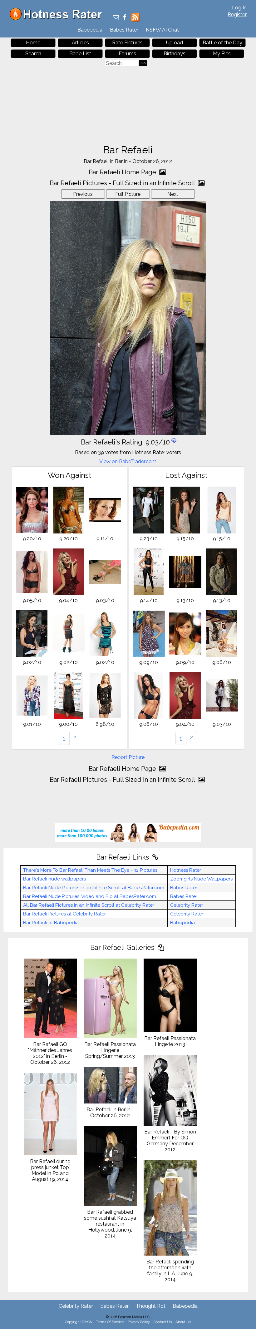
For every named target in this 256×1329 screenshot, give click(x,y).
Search (33, 54)
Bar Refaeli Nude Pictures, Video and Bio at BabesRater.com (89, 896)
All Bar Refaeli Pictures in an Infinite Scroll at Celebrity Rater (88, 905)
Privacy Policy (138, 1322)
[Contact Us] (116, 18)
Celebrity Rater (186, 905)
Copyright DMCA (78, 1322)
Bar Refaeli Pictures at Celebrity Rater (64, 914)
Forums (127, 54)
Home (33, 43)
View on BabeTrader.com (127, 461)
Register (237, 14)
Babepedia (89, 30)
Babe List (80, 54)
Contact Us (163, 1322)
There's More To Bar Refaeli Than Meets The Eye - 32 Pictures (90, 870)
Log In (239, 8)
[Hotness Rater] (58, 19)
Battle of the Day (222, 43)
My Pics (222, 54)
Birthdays (174, 54)
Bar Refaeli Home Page (123, 172)
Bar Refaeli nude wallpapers (54, 879)
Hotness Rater (185, 870)
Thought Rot (150, 1306)
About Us (183, 1322)
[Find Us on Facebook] (125, 18)
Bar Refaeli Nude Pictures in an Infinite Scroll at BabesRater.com (93, 887)
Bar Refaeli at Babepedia (51, 922)
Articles (80, 43)
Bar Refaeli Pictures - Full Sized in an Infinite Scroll (123, 183)
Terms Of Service (110, 1322)
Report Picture (128, 757)
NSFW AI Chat (162, 30)
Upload (174, 43)
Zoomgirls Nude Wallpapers (201, 879)
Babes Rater (124, 30)
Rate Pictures (127, 43)
